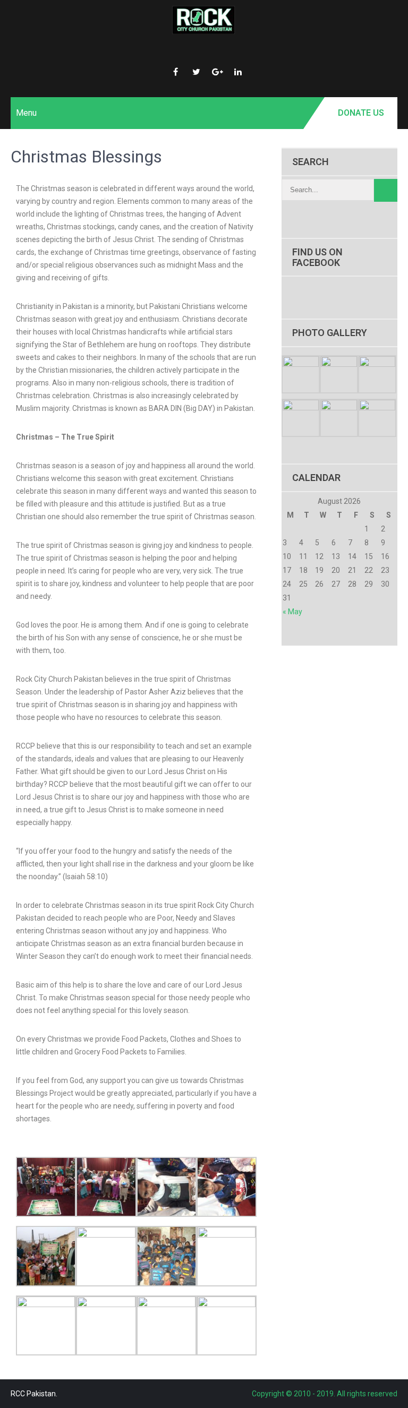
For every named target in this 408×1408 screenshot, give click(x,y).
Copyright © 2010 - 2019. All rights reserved (324, 1393)
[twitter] (196, 68)
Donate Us (361, 113)
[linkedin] (238, 68)
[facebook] (175, 68)
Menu (26, 113)
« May (292, 611)
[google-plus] (217, 68)
